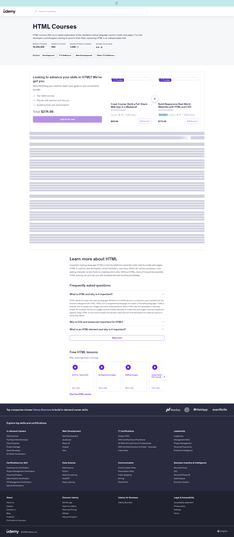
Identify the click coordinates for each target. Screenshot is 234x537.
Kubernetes (123, 450)
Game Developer (13, 450)
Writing (121, 478)
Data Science (67, 467)
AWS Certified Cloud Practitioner (132, 439)
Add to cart (144, 121)
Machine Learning (69, 475)
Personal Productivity (183, 447)
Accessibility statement (183, 502)
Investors (10, 517)
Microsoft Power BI (182, 475)
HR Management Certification (18, 482)
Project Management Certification (20, 471)
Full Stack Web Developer (17, 439)
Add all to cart (67, 119)
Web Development (70, 436)
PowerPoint (123, 482)
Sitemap (177, 509)
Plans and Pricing (69, 509)
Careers (9, 506)
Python (65, 471)
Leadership (178, 436)
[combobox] (91, 11)
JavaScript (66, 439)
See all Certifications (15, 485)
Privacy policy (179, 506)
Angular (65, 447)
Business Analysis (181, 482)
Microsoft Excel (180, 467)
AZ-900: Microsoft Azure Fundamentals (134, 443)
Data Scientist (12, 436)
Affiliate (65, 513)
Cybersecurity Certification (17, 467)
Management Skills (182, 439)
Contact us (11, 509)
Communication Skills (127, 467)
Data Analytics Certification (17, 478)
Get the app (67, 502)
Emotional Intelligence (183, 450)
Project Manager (13, 447)
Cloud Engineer (13, 443)
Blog (8, 513)
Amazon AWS (123, 436)
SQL (176, 471)
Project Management (182, 443)
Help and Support (69, 517)
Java (64, 450)
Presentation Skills (126, 471)
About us (10, 502)
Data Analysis (179, 478)
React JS (66, 443)
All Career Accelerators (16, 454)
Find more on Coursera (16, 520)
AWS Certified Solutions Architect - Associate (137, 447)
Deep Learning (68, 482)
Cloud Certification (14, 475)
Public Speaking (124, 475)
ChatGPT (66, 478)
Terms (176, 513)
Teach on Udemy (69, 506)
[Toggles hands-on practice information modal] (77, 47)
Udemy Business (42, 409)
